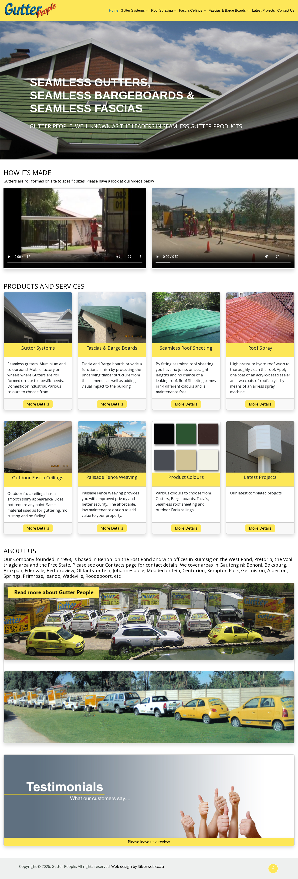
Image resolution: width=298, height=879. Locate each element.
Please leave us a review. (149, 841)
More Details (38, 404)
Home (113, 10)
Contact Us (286, 10)
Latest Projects (263, 10)
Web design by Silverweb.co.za (137, 866)
